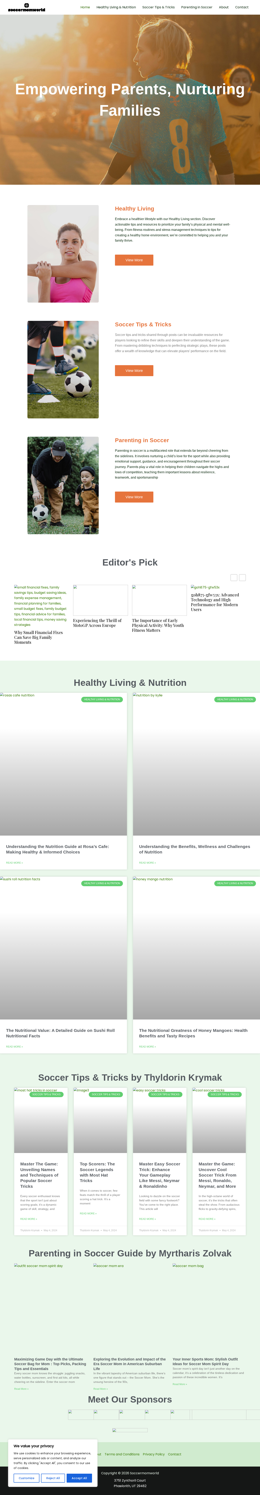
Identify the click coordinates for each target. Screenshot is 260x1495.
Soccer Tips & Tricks (158, 7)
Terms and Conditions (122, 1454)
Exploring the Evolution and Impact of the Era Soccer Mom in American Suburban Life (129, 1364)
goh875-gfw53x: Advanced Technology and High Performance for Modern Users (215, 602)
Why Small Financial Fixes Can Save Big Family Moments (38, 637)
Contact (242, 7)
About (224, 7)
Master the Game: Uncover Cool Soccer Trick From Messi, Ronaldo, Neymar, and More (217, 1175)
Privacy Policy (154, 1454)
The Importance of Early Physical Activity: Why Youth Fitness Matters (158, 625)
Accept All (79, 1478)
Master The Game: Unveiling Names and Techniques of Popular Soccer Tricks (39, 1175)
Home (85, 7)
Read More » (14, 862)
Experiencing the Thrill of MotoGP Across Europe (97, 623)
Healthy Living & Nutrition (116, 7)
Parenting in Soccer (196, 7)
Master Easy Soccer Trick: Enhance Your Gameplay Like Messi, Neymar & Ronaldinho (159, 1175)
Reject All (53, 1478)
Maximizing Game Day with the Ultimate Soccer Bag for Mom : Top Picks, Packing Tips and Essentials (50, 1364)
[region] (53, 1463)
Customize (26, 1478)
